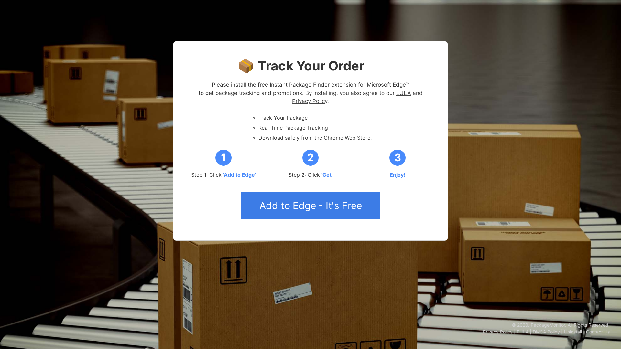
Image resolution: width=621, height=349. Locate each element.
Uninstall (573, 331)
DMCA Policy (546, 331)
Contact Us (598, 331)
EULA (403, 93)
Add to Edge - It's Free (310, 205)
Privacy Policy (309, 101)
